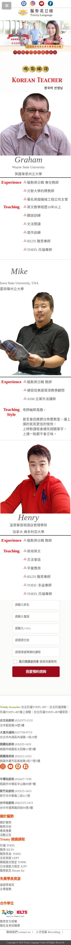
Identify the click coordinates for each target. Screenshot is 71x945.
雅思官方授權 (8, 921)
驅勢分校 (5, 826)
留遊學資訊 (7, 884)
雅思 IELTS (7, 849)
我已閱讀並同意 (38, 661)
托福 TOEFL (7, 845)
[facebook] (25, 766)
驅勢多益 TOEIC (10, 853)
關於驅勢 (5, 822)
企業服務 (5, 889)
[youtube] (10, 766)
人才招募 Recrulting (48, 932)
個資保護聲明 (48, 661)
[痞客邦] (18, 766)
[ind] (3, 766)
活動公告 (5, 835)
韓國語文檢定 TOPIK (13, 862)
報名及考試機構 (10, 925)
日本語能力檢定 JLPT (13, 866)
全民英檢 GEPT (9, 858)
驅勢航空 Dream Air (12, 870)
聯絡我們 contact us (18, 932)
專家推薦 (5, 830)
